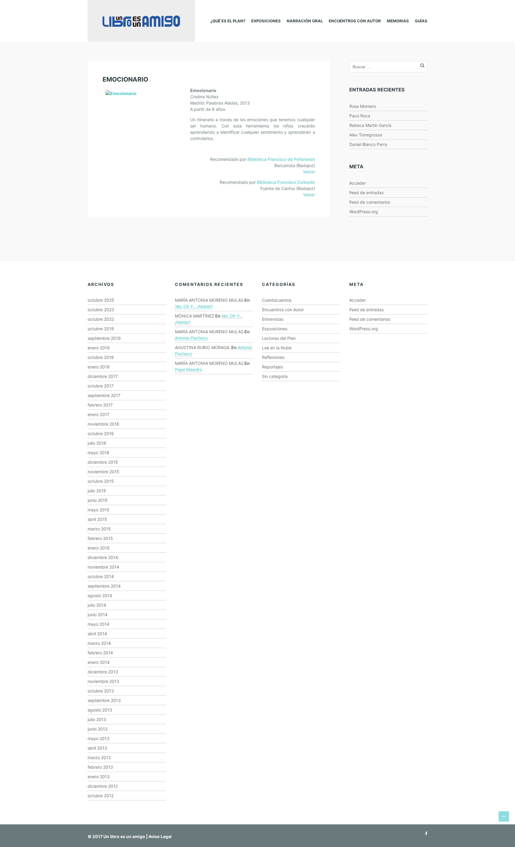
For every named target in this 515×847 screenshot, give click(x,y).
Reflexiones (273, 357)
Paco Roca (359, 115)
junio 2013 (98, 728)
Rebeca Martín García (370, 125)
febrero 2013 (100, 767)
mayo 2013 (98, 738)
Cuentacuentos (276, 300)
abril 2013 (97, 748)
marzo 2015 (99, 528)
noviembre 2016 (103, 423)
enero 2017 (98, 414)
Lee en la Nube (276, 347)
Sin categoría (275, 376)
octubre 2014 (101, 576)
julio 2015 (97, 490)
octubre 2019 (101, 328)
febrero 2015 (100, 538)
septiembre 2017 (104, 395)
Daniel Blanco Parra (368, 144)
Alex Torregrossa (365, 134)
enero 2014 (99, 662)
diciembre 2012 (103, 786)
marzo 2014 (99, 643)
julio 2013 (97, 719)
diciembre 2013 (103, 671)
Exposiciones (266, 20)
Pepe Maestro (188, 369)
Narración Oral (305, 20)
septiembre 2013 (104, 700)
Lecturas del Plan (279, 338)
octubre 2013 (101, 690)
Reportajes (272, 366)
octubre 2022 (101, 319)
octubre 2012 (101, 795)
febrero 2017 (100, 404)
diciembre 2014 (103, 557)
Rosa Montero (362, 106)
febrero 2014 (100, 652)
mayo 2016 (98, 452)
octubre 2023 (101, 309)
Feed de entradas (366, 192)
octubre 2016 (101, 433)
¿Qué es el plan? (227, 20)
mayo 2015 (98, 509)
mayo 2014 (98, 624)
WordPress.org (363, 211)
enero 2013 (99, 776)
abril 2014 (97, 633)
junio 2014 (98, 614)
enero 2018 (99, 366)
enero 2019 (99, 347)
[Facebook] (424, 833)
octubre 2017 (101, 385)
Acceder (357, 183)
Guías (421, 20)
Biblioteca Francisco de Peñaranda (281, 159)
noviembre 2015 (103, 471)
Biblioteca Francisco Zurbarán (286, 182)
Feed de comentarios (369, 202)
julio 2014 (97, 605)
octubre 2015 (101, 481)
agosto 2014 (100, 595)
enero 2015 (99, 547)
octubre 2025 (101, 300)
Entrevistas (272, 319)
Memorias (398, 20)
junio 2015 (98, 500)
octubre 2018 (101, 357)
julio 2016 (97, 443)
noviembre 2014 (103, 566)
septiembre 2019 (104, 338)
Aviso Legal (160, 836)
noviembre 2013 (103, 681)
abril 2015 (97, 519)
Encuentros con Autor (355, 20)
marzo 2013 (99, 757)
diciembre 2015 (103, 462)
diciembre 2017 (103, 376)
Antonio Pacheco (191, 337)
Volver (309, 171)
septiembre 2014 (104, 585)
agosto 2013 (100, 709)
